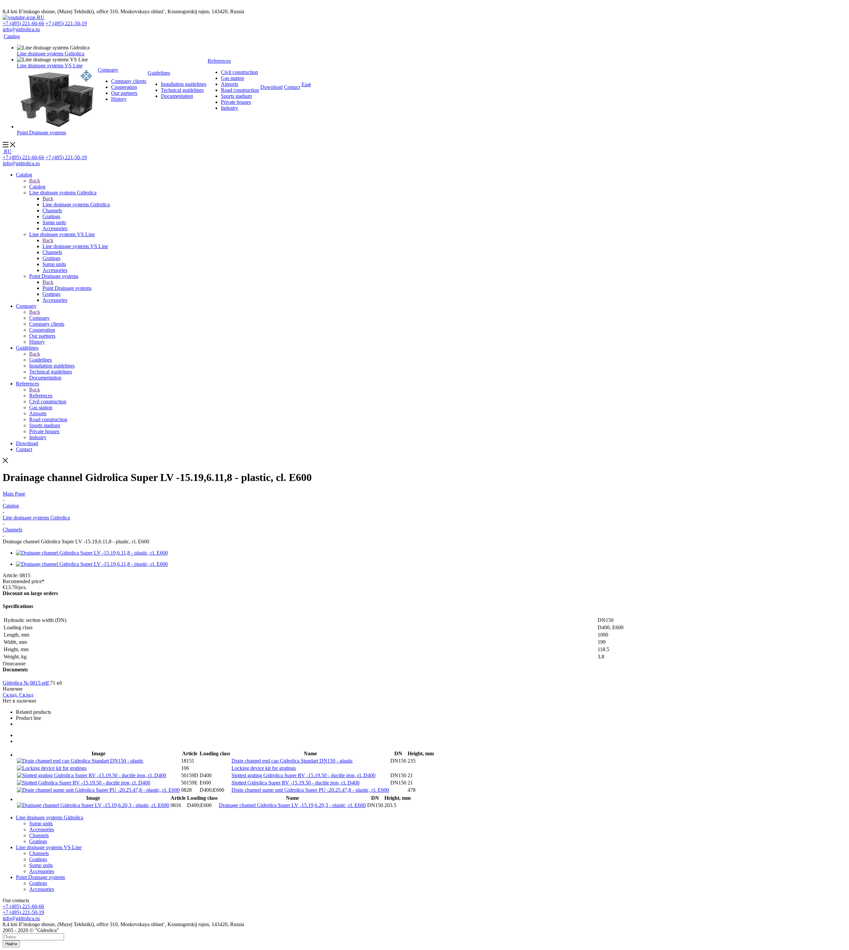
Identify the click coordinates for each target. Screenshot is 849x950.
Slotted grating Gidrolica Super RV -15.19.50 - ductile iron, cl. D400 (303, 775)
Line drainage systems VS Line (75, 246)
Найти (11, 943)
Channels (39, 835)
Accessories (41, 829)
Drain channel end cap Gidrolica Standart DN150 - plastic (292, 761)
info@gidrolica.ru (21, 29)
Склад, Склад (18, 695)
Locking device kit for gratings (263, 768)
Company (39, 318)
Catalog (37, 186)
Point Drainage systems (67, 288)
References (40, 395)
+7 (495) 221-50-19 (66, 23)
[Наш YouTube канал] (20, 17)
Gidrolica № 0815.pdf (26, 683)
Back (34, 180)
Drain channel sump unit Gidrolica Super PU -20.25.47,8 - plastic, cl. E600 (310, 790)
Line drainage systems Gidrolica (76, 204)
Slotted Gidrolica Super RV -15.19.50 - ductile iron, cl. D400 (295, 782)
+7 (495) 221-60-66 (23, 23)
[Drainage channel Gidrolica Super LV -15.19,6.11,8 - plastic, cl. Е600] (92, 553)
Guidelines (40, 360)
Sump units (41, 823)
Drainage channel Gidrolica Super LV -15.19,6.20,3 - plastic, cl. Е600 (292, 805)
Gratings (38, 841)
